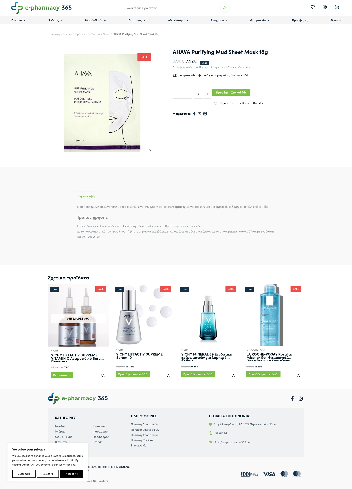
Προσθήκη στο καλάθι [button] (133, 374)
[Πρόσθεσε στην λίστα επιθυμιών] (104, 374)
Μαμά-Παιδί (93, 20)
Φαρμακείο (258, 20)
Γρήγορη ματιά (78, 343)
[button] (149, 149)
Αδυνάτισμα (176, 20)
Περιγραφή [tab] (86, 196)
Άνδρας (53, 20)
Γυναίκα (16, 20)
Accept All (72, 473)
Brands (336, 20)
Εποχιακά (217, 20)
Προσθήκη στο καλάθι (231, 92)
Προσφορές (300, 20)
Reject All (48, 473)
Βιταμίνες (135, 20)
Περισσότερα (62, 375)
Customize (24, 473)
